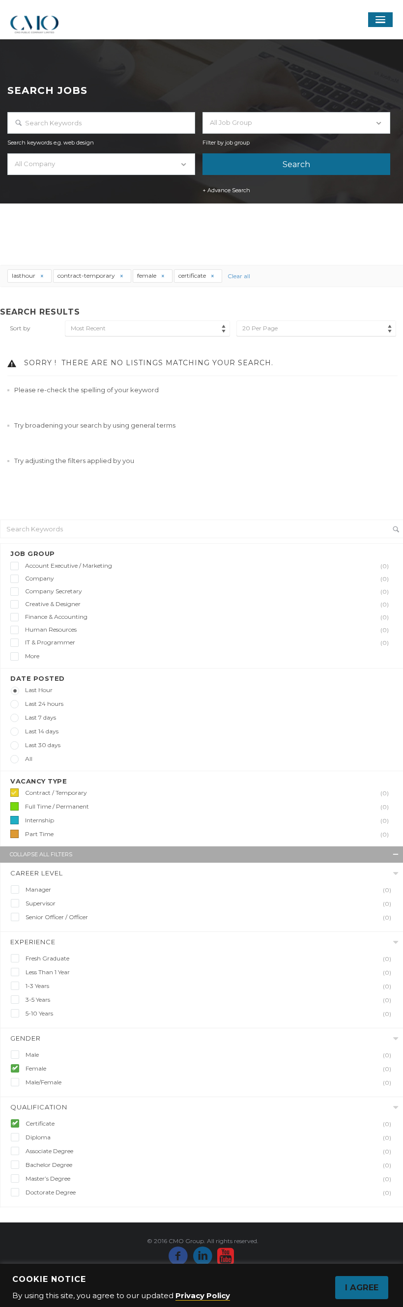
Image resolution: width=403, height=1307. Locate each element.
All (28, 758)
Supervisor (208, 903)
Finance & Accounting (207, 617)
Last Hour (39, 690)
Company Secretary (207, 591)
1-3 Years (208, 986)
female (147, 275)
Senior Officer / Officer (208, 917)
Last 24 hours (44, 703)
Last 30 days (42, 745)
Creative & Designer (207, 604)
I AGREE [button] (361, 1287)
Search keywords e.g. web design (50, 142)
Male (208, 1055)
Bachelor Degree (208, 1165)
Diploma (208, 1137)
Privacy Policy (202, 1295)
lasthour (24, 275)
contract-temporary (87, 275)
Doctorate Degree (208, 1192)
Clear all (239, 276)
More (32, 656)
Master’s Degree (208, 1179)
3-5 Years (208, 1000)
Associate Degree (208, 1151)
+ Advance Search (226, 190)
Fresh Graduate (208, 958)
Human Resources (207, 630)
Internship (207, 820)
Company (207, 578)
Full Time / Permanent (207, 807)
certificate (192, 275)
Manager (208, 890)
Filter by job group (226, 142)
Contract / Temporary (207, 793)
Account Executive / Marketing (207, 566)
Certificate (208, 1124)
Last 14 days (41, 731)
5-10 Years (208, 1013)
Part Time (207, 834)
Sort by (20, 328)
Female (208, 1069)
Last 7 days (40, 717)
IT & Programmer (207, 642)
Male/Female (208, 1082)
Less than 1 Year (208, 972)
